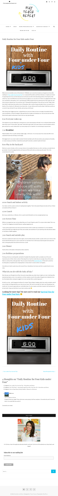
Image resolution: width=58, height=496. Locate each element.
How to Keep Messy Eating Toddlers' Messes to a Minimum (23, 389)
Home (7, 26)
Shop (15, 26)
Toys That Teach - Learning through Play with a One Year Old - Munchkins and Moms (29, 387)
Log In (34, 30)
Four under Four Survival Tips (10, 371)
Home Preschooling (25, 26)
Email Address (7, 455)
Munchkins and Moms (18, 494)
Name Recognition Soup (49, 371)
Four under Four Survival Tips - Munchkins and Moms (22, 385)
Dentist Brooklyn (38, 260)
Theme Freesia (33, 494)
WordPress (45, 494)
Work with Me (24, 30)
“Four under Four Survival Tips (15, 94)
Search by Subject (42, 26)
